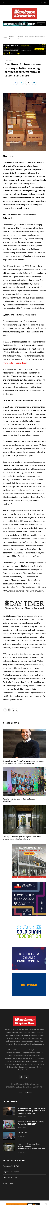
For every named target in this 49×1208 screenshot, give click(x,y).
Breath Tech (22, 1133)
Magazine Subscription (11, 1172)
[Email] (27, 82)
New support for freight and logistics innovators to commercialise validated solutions (23, 838)
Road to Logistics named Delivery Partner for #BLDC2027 (20, 800)
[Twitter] (21, 82)
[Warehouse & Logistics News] (24, 14)
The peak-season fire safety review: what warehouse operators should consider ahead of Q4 (23, 762)
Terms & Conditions (24, 1093)
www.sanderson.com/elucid (14, 363)
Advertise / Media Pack (11, 1166)
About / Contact (9, 1183)
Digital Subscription (10, 1177)
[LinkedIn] (34, 82)
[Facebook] (15, 82)
